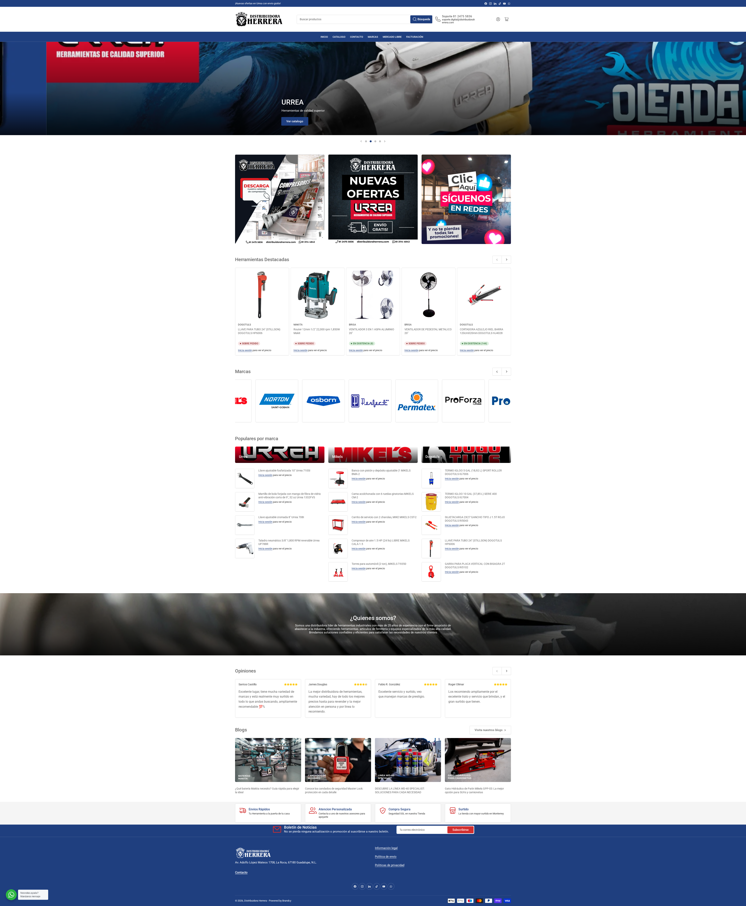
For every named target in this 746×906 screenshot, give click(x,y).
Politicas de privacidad (389, 865)
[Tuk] (378, 400)
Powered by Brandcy (280, 900)
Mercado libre (392, 36)
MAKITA (298, 324)
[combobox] (365, 19)
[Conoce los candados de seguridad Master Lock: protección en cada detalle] (338, 760)
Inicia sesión (245, 350)
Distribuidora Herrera (255, 900)
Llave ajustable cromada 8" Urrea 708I (281, 517)
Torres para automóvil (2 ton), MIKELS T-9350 (379, 563)
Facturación (414, 36)
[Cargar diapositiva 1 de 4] (366, 141)
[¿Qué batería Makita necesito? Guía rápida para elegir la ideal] (268, 760)
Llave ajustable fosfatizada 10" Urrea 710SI (284, 470)
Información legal (386, 848)
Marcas (373, 36)
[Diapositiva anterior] (361, 141)
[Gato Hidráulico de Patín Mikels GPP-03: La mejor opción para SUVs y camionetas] (478, 760)
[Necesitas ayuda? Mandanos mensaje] (11, 894)
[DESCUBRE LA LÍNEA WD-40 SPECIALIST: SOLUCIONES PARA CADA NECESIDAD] (408, 760)
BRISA (352, 324)
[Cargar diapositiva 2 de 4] (370, 141)
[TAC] (285, 400)
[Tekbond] (331, 400)
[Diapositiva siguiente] (384, 141)
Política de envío (386, 856)
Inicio (324, 36)
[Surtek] (238, 400)
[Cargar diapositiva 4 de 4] (380, 141)
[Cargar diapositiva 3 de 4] (375, 141)
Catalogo (339, 36)
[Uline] (424, 400)
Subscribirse (460, 830)
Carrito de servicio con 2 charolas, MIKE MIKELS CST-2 (384, 517)
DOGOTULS (244, 324)
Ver (323, 121)
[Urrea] (471, 400)
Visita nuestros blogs (489, 730)
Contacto (356, 36)
